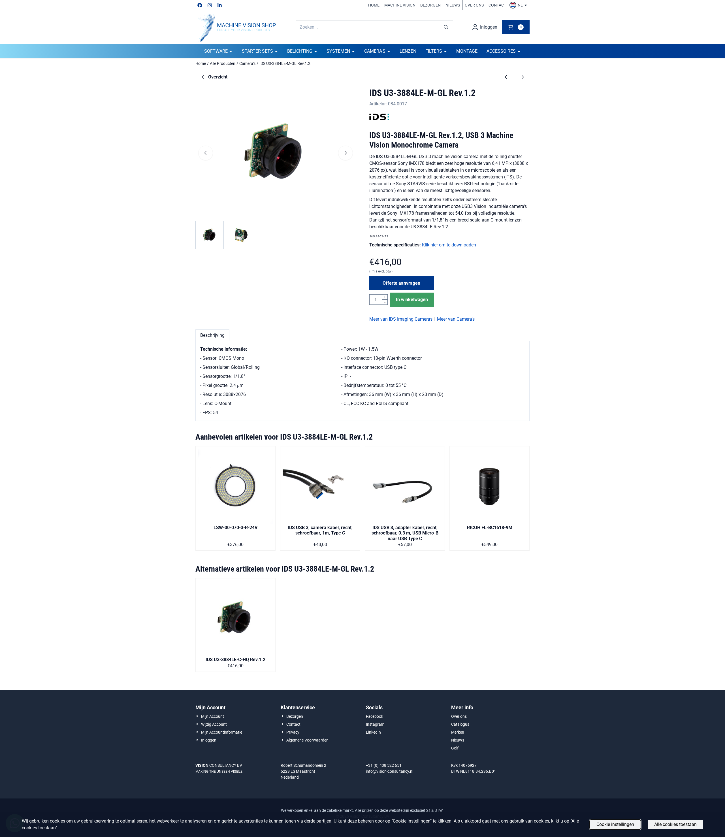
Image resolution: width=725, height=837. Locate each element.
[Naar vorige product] (506, 77)
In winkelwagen (412, 299)
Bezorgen (430, 5)
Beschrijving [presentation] (212, 335)
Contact (497, 5)
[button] (519, 5)
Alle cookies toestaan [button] (675, 824)
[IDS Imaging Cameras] (379, 120)
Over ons (474, 5)
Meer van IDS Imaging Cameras (400, 319)
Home (373, 5)
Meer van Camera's (456, 319)
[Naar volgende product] (522, 77)
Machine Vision (399, 5)
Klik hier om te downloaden (449, 245)
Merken (457, 732)
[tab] (212, 335)
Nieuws (452, 5)
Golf (455, 748)
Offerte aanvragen (401, 283)
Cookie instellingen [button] (615, 824)
